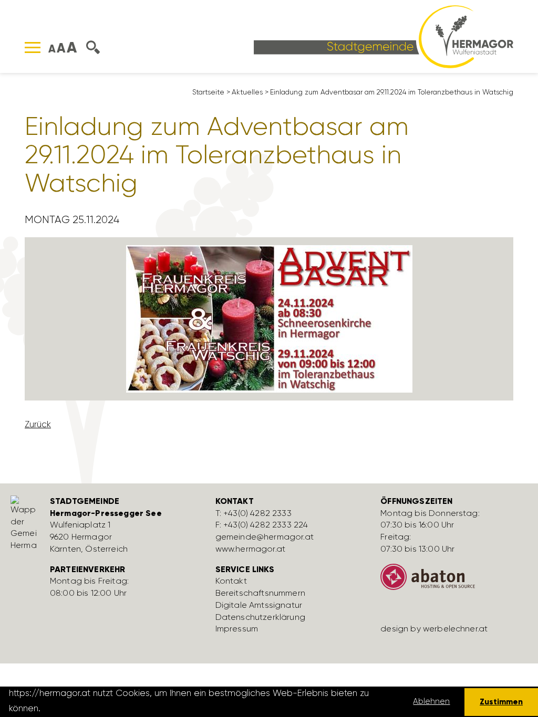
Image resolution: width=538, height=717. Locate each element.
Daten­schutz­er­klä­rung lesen (101, 708)
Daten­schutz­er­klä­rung (260, 617)
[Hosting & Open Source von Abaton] (455, 581)
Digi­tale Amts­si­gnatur (258, 605)
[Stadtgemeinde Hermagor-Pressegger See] (383, 35)
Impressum (236, 629)
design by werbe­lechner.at (434, 629)
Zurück (38, 424)
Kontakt (231, 581)
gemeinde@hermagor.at (264, 537)
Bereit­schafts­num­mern (260, 593)
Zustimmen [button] (501, 702)
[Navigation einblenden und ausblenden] (32, 47)
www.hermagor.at (250, 549)
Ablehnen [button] (431, 701)
